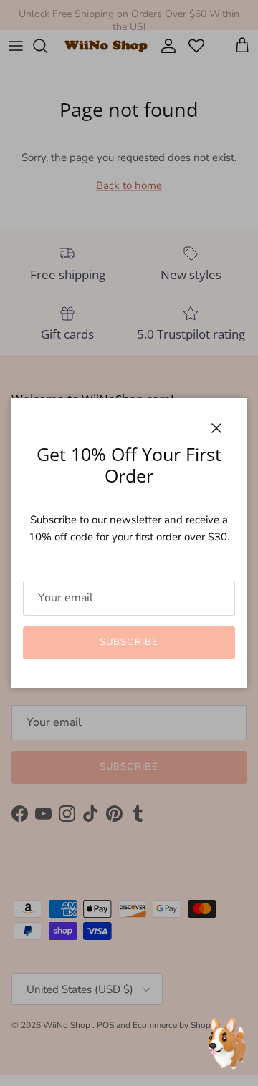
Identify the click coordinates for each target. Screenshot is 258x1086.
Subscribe (129, 642)
